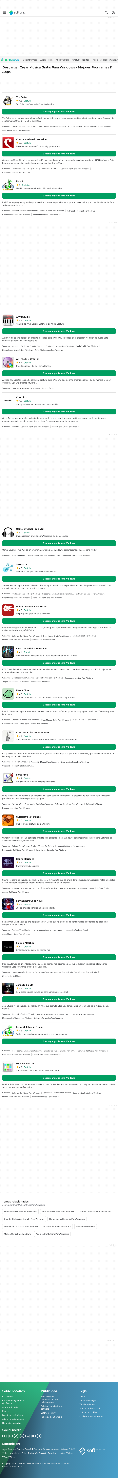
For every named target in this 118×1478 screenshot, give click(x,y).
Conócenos (7, 1396)
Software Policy (48, 1413)
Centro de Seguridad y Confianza (13, 1402)
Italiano (64, 1449)
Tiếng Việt (7, 1457)
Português (33, 1453)
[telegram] (39, 1436)
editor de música (75, 126)
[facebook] (4, 1436)
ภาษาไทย (61, 1453)
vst (58, 555)
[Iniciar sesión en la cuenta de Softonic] (113, 12)
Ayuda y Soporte (10, 1407)
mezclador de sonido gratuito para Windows (28, 346)
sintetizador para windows (23, 678)
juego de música (50, 888)
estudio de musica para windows (97, 126)
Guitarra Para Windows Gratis (24, 126)
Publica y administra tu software (51, 1407)
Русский (42, 1453)
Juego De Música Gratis (99, 888)
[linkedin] (27, 1436)
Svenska (52, 1453)
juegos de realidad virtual (77, 930)
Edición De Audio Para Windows (25, 211)
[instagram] (10, 1436)
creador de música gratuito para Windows (58, 594)
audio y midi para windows (87, 346)
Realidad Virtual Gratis (21, 930)
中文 (15, 1457)
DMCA (82, 1396)
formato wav (17, 804)
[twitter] (22, 1436)
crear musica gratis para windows (52, 127)
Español (29, 1449)
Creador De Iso (48, 388)
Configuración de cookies (91, 1416)
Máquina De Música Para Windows (57, 1093)
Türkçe (69, 1453)
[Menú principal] (4, 12)
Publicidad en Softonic (51, 1416)
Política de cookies (88, 1412)
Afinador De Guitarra (46, 846)
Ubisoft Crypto (30, 60)
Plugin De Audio (18, 555)
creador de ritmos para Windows (25, 720)
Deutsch (12, 1449)
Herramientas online (11, 1423)
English (20, 1449)
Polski (24, 1453)
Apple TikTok (46, 60)
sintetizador (92, 972)
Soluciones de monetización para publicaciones (49, 1399)
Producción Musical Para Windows (26, 169)
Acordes (15, 427)
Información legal (87, 1400)
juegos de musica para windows (15, 892)
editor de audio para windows (52, 211)
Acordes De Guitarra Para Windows (16, 130)
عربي (4, 1449)
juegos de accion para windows (15, 681)
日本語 (72, 1449)
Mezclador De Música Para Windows (47, 598)
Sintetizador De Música (40, 681)
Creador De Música (10, 723)
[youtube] (33, 1436)
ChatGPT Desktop (80, 60)
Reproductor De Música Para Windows (17, 850)
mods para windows (20, 762)
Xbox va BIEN (62, 60)
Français (38, 1449)
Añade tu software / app (13, 1419)
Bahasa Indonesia (51, 1449)
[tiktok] (16, 1436)
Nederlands (14, 1453)
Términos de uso (87, 1404)
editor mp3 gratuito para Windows (49, 350)
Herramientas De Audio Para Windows (17, 350)
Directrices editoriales (12, 1415)
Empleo (5, 1411)
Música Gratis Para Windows (84, 636)
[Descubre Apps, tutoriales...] (106, 12)
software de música (50, 169)
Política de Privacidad (89, 1408)
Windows (6, 126)
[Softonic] (17, 12)
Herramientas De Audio (21, 972)
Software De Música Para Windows (75, 169)
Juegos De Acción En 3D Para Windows (48, 930)
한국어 (5, 1453)
